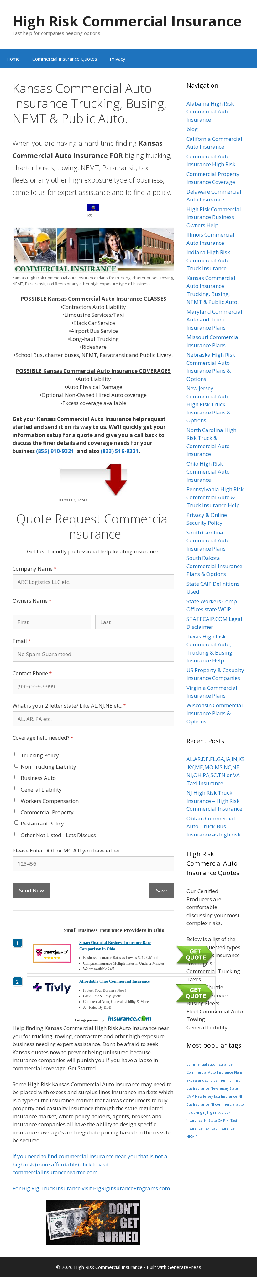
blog (192, 129)
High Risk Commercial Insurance (127, 20)
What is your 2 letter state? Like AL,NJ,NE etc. (80, 705)
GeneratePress (184, 1267)
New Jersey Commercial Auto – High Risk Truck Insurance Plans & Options (210, 404)
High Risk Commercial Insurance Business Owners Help (213, 217)
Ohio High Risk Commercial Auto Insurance (208, 471)
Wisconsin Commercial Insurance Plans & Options (214, 713)
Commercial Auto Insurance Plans (214, 1072)
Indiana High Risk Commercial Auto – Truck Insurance (210, 260)
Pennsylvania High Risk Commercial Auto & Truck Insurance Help (215, 497)
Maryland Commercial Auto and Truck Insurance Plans (214, 319)
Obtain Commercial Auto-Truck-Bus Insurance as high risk (213, 826)
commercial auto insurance (209, 1064)
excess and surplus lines (205, 1080)
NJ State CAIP (214, 1120)
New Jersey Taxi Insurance (216, 1096)
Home (13, 59)
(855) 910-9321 (56, 451)
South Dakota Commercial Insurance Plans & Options (214, 566)
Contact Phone (43, 673)
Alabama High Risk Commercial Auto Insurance (210, 111)
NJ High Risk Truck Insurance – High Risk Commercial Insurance (214, 800)
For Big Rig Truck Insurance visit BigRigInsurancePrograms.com (91, 1188)
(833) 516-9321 (120, 451)
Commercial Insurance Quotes (64, 59)
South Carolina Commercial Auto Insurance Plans (208, 540)
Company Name (45, 568)
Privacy (117, 59)
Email (32, 640)
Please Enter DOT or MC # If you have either (66, 850)
